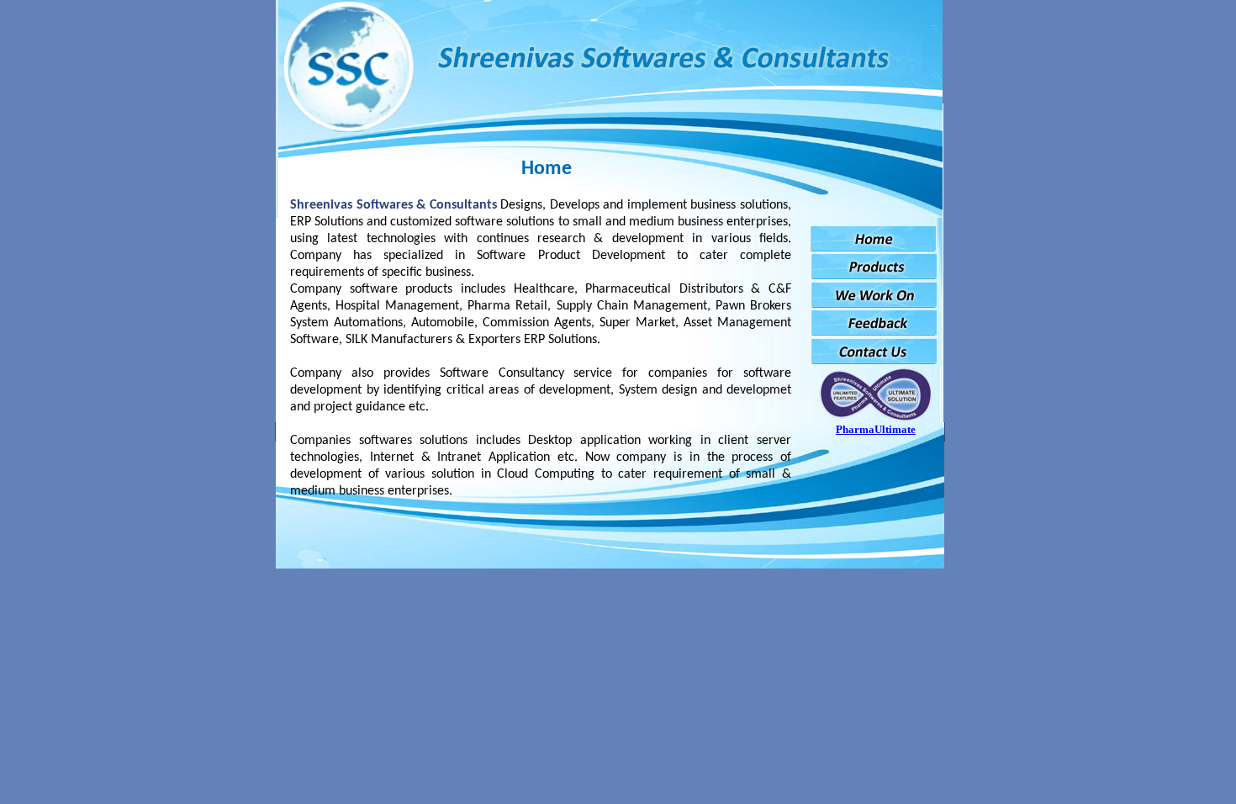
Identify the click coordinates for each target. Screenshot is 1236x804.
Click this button (873, 238)
